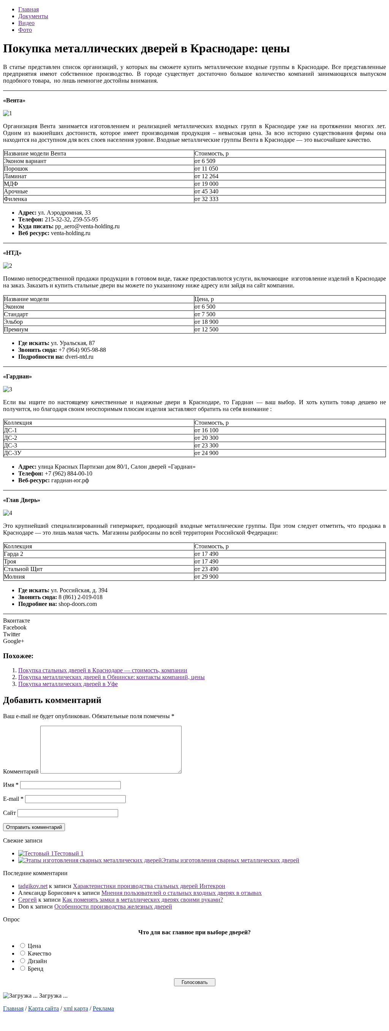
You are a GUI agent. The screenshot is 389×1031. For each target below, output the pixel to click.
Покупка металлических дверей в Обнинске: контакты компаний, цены (111, 677)
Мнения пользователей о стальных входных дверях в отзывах (181, 893)
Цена (34, 946)
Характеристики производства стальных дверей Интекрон (149, 886)
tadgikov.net (32, 886)
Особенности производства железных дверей (113, 906)
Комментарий (21, 771)
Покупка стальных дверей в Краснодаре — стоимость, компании (102, 670)
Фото (25, 30)
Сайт (9, 813)
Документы (33, 16)
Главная (28, 9)
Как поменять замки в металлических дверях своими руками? (142, 899)
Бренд (35, 968)
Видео (26, 23)
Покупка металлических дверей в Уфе (68, 684)
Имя (11, 784)
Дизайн (37, 961)
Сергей (27, 899)
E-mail (13, 799)
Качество (39, 953)
